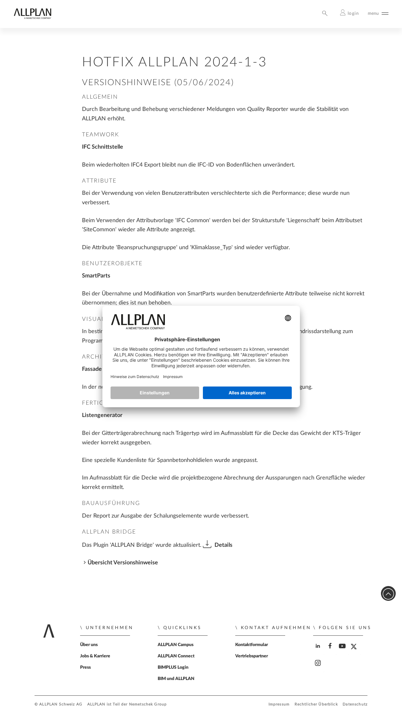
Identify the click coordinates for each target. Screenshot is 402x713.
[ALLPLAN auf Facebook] (330, 651)
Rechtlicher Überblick (316, 704)
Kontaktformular (251, 645)
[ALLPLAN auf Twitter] (355, 651)
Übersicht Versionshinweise (123, 562)
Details (223, 545)
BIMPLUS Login (173, 667)
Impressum (279, 704)
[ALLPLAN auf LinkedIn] (318, 651)
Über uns (89, 645)
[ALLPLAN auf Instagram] (318, 668)
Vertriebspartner (251, 656)
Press (85, 667)
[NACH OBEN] (388, 593)
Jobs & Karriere (95, 656)
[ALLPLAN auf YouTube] (343, 651)
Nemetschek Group (148, 704)
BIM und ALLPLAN (176, 679)
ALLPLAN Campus (175, 645)
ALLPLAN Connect (176, 656)
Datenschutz (355, 704)
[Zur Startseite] (32, 17)
